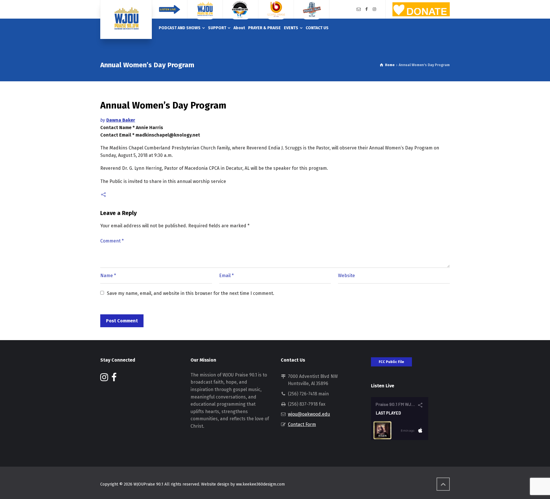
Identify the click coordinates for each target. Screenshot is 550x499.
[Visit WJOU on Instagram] (104, 379)
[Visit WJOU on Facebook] (114, 379)
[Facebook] (367, 9)
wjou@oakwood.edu (309, 414)
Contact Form (302, 424)
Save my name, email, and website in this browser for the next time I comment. (190, 293)
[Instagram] (374, 9)
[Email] (359, 9)
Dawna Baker (120, 120)
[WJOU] (126, 19)
